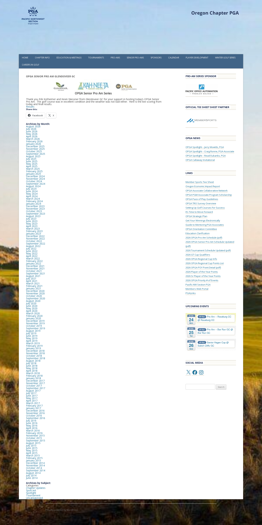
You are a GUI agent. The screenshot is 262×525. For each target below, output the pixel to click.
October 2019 (34, 326)
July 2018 (31, 363)
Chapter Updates (35, 488)
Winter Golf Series (225, 57)
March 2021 (33, 283)
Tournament (33, 495)
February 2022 (34, 261)
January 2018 (33, 378)
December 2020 (35, 291)
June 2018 (31, 365)
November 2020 (35, 293)
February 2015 (34, 458)
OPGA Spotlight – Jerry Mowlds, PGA (205, 147)
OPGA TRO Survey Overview (201, 203)
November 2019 (35, 323)
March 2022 (33, 258)
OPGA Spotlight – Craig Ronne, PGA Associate (210, 151)
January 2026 (33, 143)
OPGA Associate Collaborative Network (207, 190)
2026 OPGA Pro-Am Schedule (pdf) (204, 237)
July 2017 (31, 393)
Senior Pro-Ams (135, 57)
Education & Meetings (68, 57)
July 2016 (31, 420)
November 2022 (35, 238)
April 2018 (31, 370)
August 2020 (33, 301)
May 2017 (31, 398)
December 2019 (35, 321)
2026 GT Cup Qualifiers (198, 254)
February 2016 (34, 433)
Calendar (173, 57)
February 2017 (34, 405)
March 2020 (33, 313)
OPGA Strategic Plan (196, 216)
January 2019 (33, 348)
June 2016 (31, 423)
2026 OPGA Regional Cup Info (201, 259)
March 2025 (33, 168)
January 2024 (33, 203)
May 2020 (31, 308)
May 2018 (31, 368)
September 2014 (35, 470)
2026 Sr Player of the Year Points (203, 276)
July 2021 (31, 278)
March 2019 (33, 343)
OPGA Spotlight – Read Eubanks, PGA (206, 155)
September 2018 (35, 358)
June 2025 (31, 161)
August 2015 (33, 443)
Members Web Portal (197, 288)
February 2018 (34, 375)
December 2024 (35, 176)
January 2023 (33, 233)
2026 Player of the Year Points (202, 271)
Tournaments (96, 57)
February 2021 (34, 286)
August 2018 (33, 360)
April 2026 (31, 136)
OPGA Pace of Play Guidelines (202, 199)
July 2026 (31, 129)
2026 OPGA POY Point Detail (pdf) (203, 267)
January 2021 (33, 288)
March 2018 (33, 373)
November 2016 (35, 413)
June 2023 (31, 221)
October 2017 (34, 385)
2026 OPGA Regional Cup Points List (205, 263)
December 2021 (35, 266)
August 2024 (33, 186)
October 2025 (34, 151)
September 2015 (35, 440)
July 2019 (31, 333)
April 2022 (31, 256)
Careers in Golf (30, 64)
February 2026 (34, 141)
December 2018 (35, 350)
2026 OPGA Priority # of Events (202, 280)
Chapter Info (42, 57)
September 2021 (35, 273)
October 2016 (34, 415)
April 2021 (31, 281)
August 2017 (33, 390)
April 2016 (31, 428)
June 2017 (31, 395)
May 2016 (31, 425)
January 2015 (33, 460)
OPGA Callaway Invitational (200, 160)
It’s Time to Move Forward (199, 212)
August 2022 (33, 246)
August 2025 (33, 156)
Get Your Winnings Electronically (203, 220)
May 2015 (31, 450)
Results (30, 106)
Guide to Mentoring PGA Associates (205, 224)
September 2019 (35, 328)
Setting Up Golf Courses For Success (205, 207)
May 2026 (31, 134)
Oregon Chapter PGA (215, 13)
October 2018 (34, 355)
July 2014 (31, 475)
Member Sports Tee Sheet (200, 182)
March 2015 (33, 455)
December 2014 (35, 463)
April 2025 (31, 166)
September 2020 (35, 298)
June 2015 (31, 448)
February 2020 (34, 316)
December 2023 (35, 206)
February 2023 (34, 231)
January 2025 (33, 173)
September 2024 (35, 183)
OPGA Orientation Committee (201, 229)
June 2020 (31, 306)
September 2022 (35, 243)
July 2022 (31, 248)
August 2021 (33, 276)
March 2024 (33, 198)
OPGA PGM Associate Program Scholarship (209, 194)
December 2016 (35, 410)
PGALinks (191, 293)
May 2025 (31, 163)
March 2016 (33, 430)
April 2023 (31, 226)
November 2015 (35, 435)
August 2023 (33, 216)
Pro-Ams (115, 57)
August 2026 (33, 126)
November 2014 (35, 465)
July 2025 (31, 158)
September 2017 (35, 388)
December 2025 (35, 146)
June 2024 (31, 191)
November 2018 (35, 353)
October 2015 (34, 438)
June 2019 (31, 335)
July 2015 (31, 445)
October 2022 (34, 241)
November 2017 (35, 383)
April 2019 (31, 340)
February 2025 (34, 171)
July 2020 (31, 303)
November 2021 (35, 268)
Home (25, 57)
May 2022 (31, 253)
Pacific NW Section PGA (198, 284)
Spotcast (31, 490)
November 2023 (35, 208)
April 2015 (31, 453)
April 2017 (31, 400)
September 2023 (35, 213)
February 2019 (34, 345)
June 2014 (31, 478)
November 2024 (35, 178)
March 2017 (33, 403)
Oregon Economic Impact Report (203, 186)
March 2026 (33, 139)
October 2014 (34, 468)
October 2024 (34, 181)
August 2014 (33, 473)
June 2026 (31, 131)
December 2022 (35, 236)
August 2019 (33, 330)
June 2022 (31, 251)
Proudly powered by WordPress (61, 509)
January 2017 (33, 408)
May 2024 (31, 193)
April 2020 (31, 311)
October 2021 (34, 271)
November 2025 (35, 148)
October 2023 (34, 211)
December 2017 (35, 380)
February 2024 (34, 201)
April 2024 (31, 196)
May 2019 (31, 338)
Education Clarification (198, 233)
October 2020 (34, 296)
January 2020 (33, 318)
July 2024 (31, 188)
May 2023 (31, 223)
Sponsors (156, 57)
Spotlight (31, 493)
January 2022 (33, 263)
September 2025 (35, 153)
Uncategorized (34, 498)
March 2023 (33, 228)
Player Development (197, 57)
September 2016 (35, 418)
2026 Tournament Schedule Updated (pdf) (208, 250)
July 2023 (31, 218)
